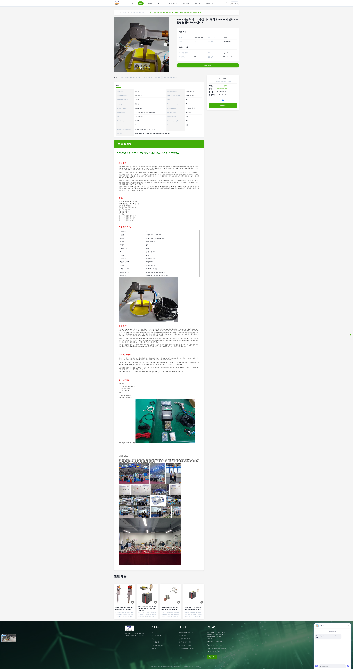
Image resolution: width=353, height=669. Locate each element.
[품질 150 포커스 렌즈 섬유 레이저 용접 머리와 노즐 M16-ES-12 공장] (170, 594)
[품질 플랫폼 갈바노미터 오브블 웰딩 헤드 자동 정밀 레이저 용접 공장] (124, 594)
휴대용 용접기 (183, 635)
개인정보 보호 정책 (157, 645)
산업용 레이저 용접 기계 (186, 632)
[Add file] (316, 666)
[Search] (227, 3)
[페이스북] (350, 334)
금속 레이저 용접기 (184, 639)
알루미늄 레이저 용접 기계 (187, 642)
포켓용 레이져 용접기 (185, 645)
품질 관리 (197, 3)
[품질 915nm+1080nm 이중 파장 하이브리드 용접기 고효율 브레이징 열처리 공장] (147, 594)
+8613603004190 (221, 89)
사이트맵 (154, 648)
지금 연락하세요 (124, 616)
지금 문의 (223, 105)
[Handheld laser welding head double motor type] (141, 44)
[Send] (348, 666)
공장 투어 (186, 3)
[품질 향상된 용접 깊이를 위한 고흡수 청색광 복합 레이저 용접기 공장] (193, 594)
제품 (140, 3)
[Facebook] (223, 100)
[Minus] (348, 626)
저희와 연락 (210, 3)
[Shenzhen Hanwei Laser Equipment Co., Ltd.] (117, 3)
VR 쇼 (160, 3)
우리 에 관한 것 (172, 3)
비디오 (150, 3)
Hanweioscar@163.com (223, 86)
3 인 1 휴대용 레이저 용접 (186, 648)
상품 (153, 639)
